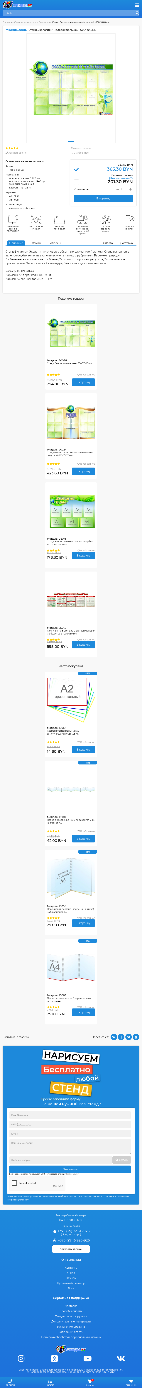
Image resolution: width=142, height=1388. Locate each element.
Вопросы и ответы (71, 1332)
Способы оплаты (71, 1311)
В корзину (83, 382)
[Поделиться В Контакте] (114, 1037)
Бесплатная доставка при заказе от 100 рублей (82, 230)
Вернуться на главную (16, 1037)
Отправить (70, 1169)
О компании (71, 1260)
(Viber (64, 1234)
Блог (71, 1288)
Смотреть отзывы (81, 148)
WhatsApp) (74, 1234)
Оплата (108, 243)
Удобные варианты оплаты (106, 228)
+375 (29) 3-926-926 (73, 1240)
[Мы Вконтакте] (120, 1358)
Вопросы (54, 243)
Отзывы (36, 243)
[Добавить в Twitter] (128, 1037)
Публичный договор (71, 1283)
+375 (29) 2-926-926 (73, 1231)
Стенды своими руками (71, 1316)
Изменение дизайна (71, 1326)
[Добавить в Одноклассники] (136, 1037)
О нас (71, 1273)
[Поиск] (137, 13)
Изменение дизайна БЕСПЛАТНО (13, 228)
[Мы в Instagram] (21, 1358)
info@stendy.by (71, 1174)
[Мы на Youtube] (87, 1358)
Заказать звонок (17, 152)
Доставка (126, 243)
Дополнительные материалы (71, 1321)
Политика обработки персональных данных (71, 1337)
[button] (71, 141)
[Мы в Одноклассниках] (54, 1358)
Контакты (71, 1267)
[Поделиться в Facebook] (121, 1037)
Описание (16, 243)
